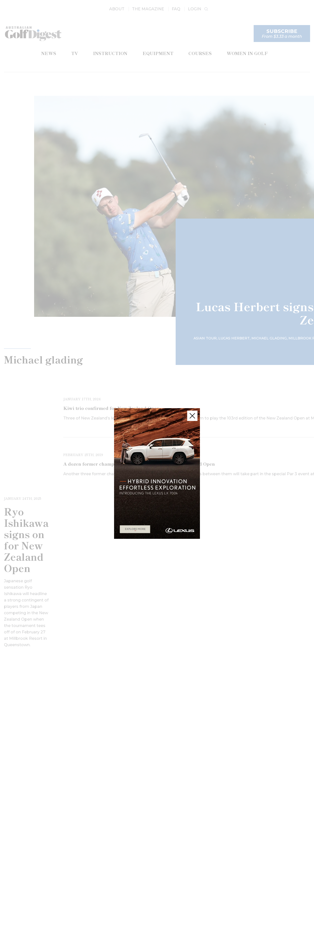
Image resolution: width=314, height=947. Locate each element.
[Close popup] (192, 416)
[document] (157, 473)
